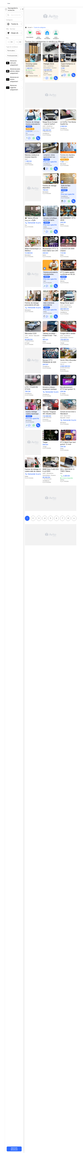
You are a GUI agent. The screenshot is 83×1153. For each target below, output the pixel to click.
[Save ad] (38, 45)
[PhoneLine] (56, 78)
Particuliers (11, 50)
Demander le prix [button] (34, 223)
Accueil (30, 27)
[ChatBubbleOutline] (47, 78)
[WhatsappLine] (51, 78)
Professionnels (12, 56)
